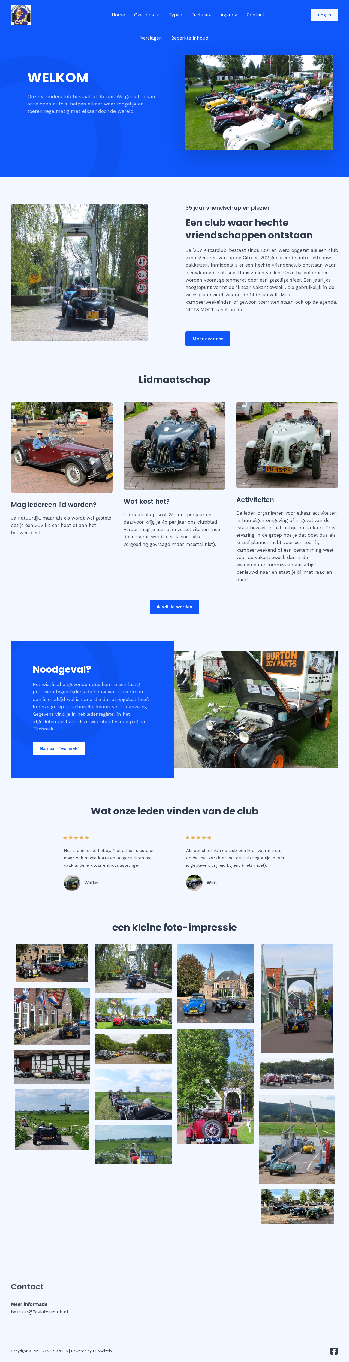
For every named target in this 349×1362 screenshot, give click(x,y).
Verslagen (151, 38)
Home (118, 14)
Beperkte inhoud (190, 38)
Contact (255, 14)
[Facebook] (334, 1351)
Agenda (229, 14)
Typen (175, 14)
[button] (156, 15)
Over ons (144, 14)
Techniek (201, 14)
